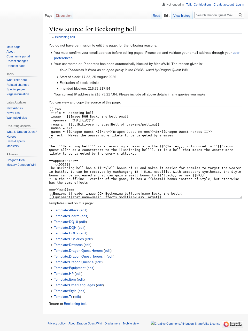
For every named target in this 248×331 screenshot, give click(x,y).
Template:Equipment (69, 268)
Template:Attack (66, 210)
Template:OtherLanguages (74, 285)
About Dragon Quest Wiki (85, 323)
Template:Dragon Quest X (74, 262)
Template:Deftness (68, 245)
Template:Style (65, 291)
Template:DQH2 (66, 233)
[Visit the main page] (21, 19)
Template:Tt (63, 297)
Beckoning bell (65, 37)
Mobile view (131, 323)
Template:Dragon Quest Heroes (78, 250)
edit (83, 210)
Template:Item (65, 279)
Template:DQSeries (69, 239)
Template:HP (64, 274)
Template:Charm (66, 216)
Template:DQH (65, 227)
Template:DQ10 (66, 222)
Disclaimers (112, 323)
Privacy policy (56, 323)
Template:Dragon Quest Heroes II (80, 256)
